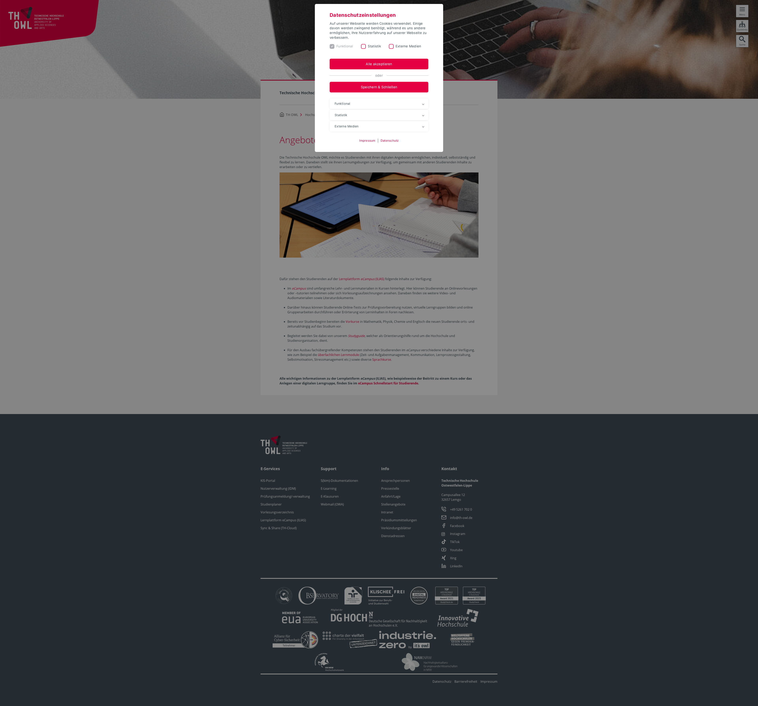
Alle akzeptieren (379, 64)
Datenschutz (390, 140)
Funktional (344, 46)
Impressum (367, 140)
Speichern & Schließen (379, 87)
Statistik (374, 46)
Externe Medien (408, 46)
